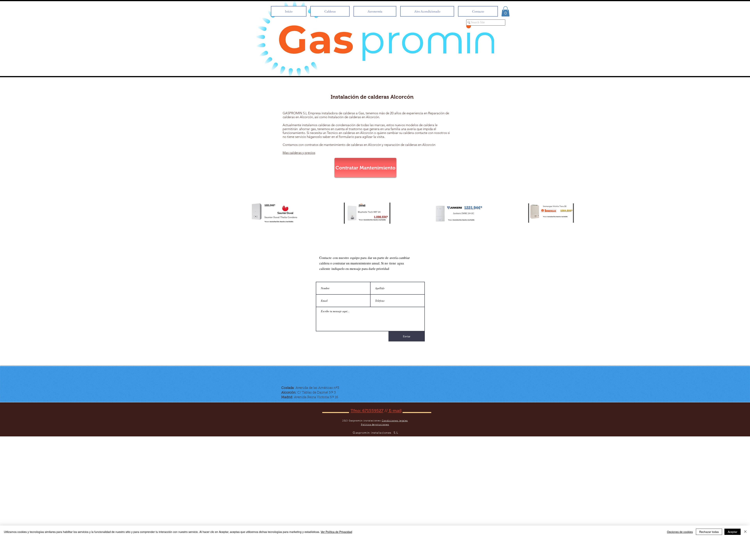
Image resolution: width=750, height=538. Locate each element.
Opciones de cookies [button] (680, 532)
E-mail (395, 410)
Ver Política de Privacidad (336, 532)
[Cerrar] (745, 532)
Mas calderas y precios (299, 153)
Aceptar (732, 532)
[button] (505, 11)
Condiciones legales (395, 421)
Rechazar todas (709, 532)
